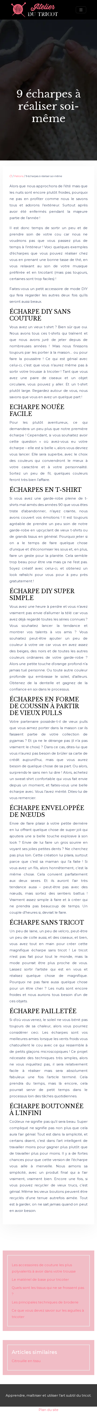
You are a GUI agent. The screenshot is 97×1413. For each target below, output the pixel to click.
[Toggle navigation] (81, 9)
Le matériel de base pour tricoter (40, 1279)
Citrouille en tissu (26, 1361)
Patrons (18, 176)
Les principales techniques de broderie (45, 1302)
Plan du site (48, 1410)
